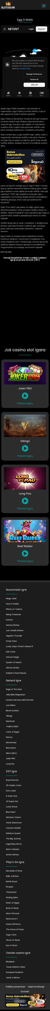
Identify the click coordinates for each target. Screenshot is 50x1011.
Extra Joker (11, 790)
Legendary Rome (14, 844)
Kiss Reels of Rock (14, 870)
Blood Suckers (12, 710)
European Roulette (14, 972)
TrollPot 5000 (12, 726)
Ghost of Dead (13, 940)
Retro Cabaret (12, 849)
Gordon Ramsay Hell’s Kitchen (20, 700)
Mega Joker (11, 598)
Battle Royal (11, 881)
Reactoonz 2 (12, 918)
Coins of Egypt (12, 732)
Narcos (9, 737)
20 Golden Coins (13, 785)
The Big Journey (13, 838)
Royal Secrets (12, 780)
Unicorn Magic (12, 657)
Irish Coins (10, 651)
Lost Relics (10, 705)
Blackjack (10, 961)
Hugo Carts (11, 934)
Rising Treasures (13, 614)
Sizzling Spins (12, 897)
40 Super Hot (12, 801)
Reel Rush (10, 721)
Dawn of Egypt (12, 902)
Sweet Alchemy (13, 924)
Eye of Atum (11, 945)
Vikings (9, 716)
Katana (9, 619)
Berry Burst (11, 748)
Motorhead (11, 742)
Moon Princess (12, 913)
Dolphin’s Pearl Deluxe (16, 673)
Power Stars (11, 641)
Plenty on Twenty (14, 609)
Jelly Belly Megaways (15, 694)
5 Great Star (11, 796)
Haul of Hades (12, 603)
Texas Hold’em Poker (15, 967)
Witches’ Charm (13, 817)
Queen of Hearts (13, 662)
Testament (11, 892)
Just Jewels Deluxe (14, 630)
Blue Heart (10, 812)
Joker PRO (10, 758)
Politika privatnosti (15, 986)
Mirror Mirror (11, 753)
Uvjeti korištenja (36, 986)
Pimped (9, 886)
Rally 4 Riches (12, 876)
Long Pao (10, 763)
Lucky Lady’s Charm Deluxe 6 (19, 646)
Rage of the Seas (14, 689)
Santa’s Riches (12, 625)
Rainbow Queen (13, 833)
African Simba (12, 667)
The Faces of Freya (15, 929)
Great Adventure (14, 822)
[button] (44, 6)
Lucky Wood (11, 806)
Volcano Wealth (13, 828)
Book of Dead (12, 908)
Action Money (12, 854)
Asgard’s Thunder (14, 635)
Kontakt (25, 991)
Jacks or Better (13, 977)
